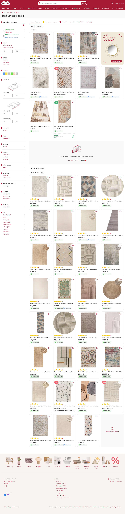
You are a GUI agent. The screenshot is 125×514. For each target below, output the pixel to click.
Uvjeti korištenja (60, 495)
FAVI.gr (114, 507)
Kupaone (67, 466)
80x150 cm (6, 194)
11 (73, 348)
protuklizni (6, 207)
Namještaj (10, 466)
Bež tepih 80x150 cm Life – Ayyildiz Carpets (91, 337)
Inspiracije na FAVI (61, 488)
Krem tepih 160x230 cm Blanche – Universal (67, 406)
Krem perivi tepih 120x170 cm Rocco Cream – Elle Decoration (72, 440)
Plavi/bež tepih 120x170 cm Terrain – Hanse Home (93, 201)
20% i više (6, 65)
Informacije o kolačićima (63, 497)
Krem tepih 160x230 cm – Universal (41, 303)
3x (62, 267)
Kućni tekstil (9, 12)
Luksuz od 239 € (8, 47)
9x (62, 56)
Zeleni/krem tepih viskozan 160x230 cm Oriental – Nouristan (72, 303)
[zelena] (12, 73)
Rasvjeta (38, 466)
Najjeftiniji (80, 22)
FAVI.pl (76, 507)
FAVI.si (119, 507)
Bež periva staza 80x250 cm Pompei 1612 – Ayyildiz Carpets (96, 303)
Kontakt (6, 483)
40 (49, 177)
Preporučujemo (35, 22)
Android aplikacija (117, 481)
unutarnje (6, 186)
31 (97, 34)
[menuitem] (6, 8)
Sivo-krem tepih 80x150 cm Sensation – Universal (45, 235)
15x (39, 56)
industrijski (6, 227)
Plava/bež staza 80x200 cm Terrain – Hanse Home (45, 337)
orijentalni (6, 234)
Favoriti (64, 22)
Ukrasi (19, 466)
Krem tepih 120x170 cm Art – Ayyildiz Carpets (67, 201)
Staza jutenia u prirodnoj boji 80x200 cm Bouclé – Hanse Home (49, 372)
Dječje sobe (96, 467)
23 (73, 34)
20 (49, 211)
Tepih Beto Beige (35, 92)
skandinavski (7, 215)
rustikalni (6, 231)
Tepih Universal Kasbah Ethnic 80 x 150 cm (91, 372)
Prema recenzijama (51, 22)
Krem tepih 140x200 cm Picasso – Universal (67, 92)
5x (110, 199)
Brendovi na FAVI (61, 486)
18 (97, 177)
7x (38, 233)
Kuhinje (57, 466)
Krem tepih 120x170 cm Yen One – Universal (43, 201)
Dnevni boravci (77, 467)
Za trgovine (59, 493)
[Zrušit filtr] (8, 219)
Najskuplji (89, 22)
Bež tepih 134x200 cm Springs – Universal (43, 58)
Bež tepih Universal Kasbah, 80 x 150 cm (66, 269)
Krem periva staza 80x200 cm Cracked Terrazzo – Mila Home (96, 440)
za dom (5, 130)
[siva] (9, 73)
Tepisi (17, 12)
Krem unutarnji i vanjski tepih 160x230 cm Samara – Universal (49, 440)
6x (38, 301)
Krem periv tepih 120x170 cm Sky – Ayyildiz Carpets (69, 235)
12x (63, 199)
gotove (5, 146)
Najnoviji (71, 22)
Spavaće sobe (86, 467)
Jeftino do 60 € (7, 45)
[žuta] (6, 73)
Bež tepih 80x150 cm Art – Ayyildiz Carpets (91, 269)
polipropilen (6, 178)
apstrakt (5, 159)
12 (73, 177)
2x (110, 233)
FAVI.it (92, 507)
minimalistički (7, 224)
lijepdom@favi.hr (11, 481)
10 (121, 177)
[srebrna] (17, 73)
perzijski (5, 157)
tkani (4, 167)
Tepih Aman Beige (83, 92)
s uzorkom (6, 154)
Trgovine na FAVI (60, 483)
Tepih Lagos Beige (107, 92)
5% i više (5, 60)
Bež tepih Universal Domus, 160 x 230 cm (66, 372)
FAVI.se (97, 507)
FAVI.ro (81, 507)
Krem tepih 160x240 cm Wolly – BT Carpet (91, 235)
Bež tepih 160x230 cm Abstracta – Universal (91, 406)
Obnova (48, 466)
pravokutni (6, 138)
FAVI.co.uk (103, 507)
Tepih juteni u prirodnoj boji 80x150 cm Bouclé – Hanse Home (48, 269)
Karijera (6, 486)
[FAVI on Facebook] (5, 495)
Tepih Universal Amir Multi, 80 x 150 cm (90, 58)
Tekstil (29, 466)
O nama (58, 481)
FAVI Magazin (60, 490)
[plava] (4, 73)
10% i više (6, 62)
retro (4, 217)
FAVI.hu (86, 507)
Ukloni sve (70, 160)
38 (49, 34)
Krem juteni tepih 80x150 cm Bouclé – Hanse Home (45, 406)
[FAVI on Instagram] (8, 495)
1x (38, 438)
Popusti (115, 466)
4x (86, 56)
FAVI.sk (71, 507)
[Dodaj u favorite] (73, 68)
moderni (5, 229)
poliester (5, 175)
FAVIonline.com (8, 507)
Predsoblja (106, 466)
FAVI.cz (66, 507)
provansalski (6, 222)
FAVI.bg (109, 507)
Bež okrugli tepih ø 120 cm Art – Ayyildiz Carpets (68, 337)
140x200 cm (6, 196)
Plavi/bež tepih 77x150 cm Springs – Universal (68, 58)
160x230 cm (6, 199)
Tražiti (84, 3)
